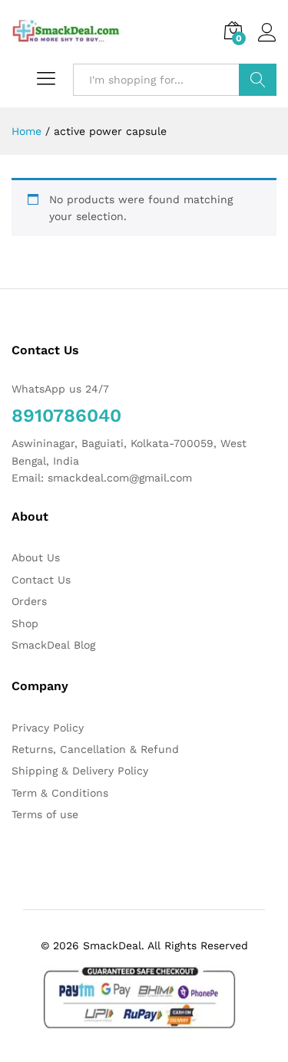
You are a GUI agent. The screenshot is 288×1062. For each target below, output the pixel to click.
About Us (36, 557)
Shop (25, 623)
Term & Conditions (60, 793)
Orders (29, 601)
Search (257, 80)
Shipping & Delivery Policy (80, 770)
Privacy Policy (48, 728)
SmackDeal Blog (53, 645)
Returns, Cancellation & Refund (95, 749)
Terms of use (45, 814)
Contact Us (41, 580)
